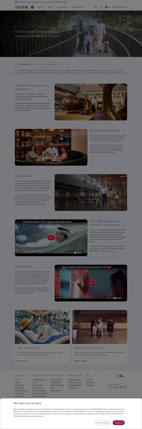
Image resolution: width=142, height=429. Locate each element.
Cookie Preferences (102, 423)
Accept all (118, 423)
